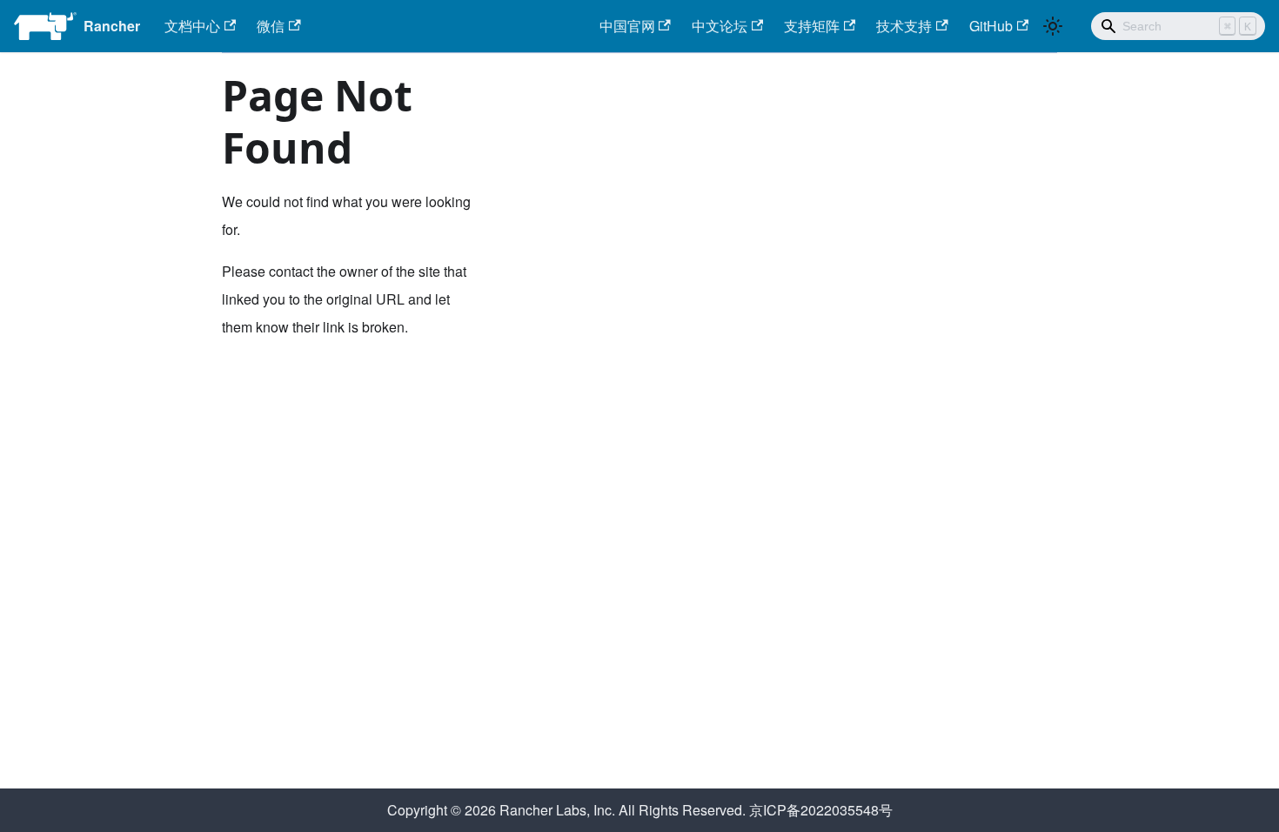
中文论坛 (719, 26)
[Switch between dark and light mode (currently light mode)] (1053, 26)
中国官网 (627, 26)
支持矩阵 (812, 26)
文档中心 (192, 26)
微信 (271, 26)
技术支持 (904, 26)
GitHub (991, 26)
